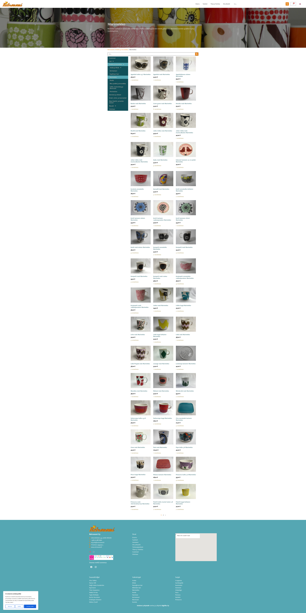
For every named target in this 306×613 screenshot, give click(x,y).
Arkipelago (178, 590)
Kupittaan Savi (114, 74)
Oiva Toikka (93, 580)
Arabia (134, 580)
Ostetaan (112, 109)
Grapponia (178, 580)
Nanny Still (92, 583)
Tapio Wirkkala (93, 595)
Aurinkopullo (179, 583)
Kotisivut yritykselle (143, 606)
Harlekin (177, 597)
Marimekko (113, 77)
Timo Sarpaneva (94, 590)
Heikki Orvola (93, 592)
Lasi (110, 61)
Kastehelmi (178, 585)
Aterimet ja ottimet (115, 95)
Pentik (112, 80)
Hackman (135, 595)
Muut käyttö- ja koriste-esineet (116, 102)
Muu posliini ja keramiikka (118, 84)
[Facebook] (91, 567)
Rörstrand (135, 599)
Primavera (178, 599)
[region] (20, 600)
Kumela (134, 602)
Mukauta (10, 606)
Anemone (178, 588)
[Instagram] (96, 567)
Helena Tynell (93, 602)
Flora (176, 592)
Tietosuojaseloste (137, 547)
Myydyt (111, 106)
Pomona (177, 595)
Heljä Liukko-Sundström (96, 585)
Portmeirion (113, 92)
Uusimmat (112, 58)
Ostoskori (135, 542)
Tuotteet (205, 4)
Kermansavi (113, 71)
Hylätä (19, 606)
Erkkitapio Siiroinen (95, 599)
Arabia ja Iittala (114, 68)
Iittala (134, 583)
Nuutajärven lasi (137, 585)
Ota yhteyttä (226, 4)
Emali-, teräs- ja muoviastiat (118, 98)
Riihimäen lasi (136, 588)
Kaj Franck (92, 588)
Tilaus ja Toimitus (215, 4)
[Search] (287, 4)
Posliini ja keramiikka (121, 50)
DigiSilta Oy (165, 606)
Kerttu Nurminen (94, 597)
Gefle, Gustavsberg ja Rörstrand (116, 87)
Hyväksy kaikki (30, 606)
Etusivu (198, 4)
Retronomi (111, 50)
